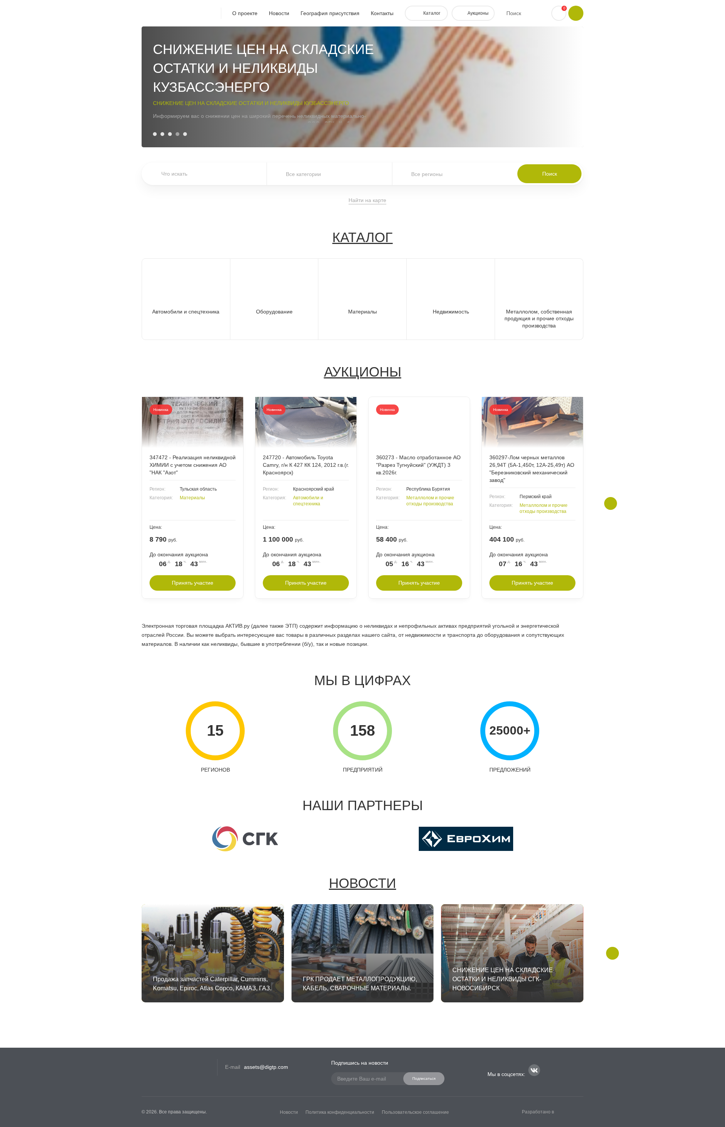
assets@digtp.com (266, 1067)
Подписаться (423, 1078)
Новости (279, 13)
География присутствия (330, 13)
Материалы (192, 497)
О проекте (245, 13)
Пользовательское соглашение (415, 1112)
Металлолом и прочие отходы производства (430, 500)
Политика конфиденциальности (339, 1112)
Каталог (362, 237)
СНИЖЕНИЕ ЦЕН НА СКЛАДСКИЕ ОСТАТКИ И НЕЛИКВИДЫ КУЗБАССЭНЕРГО (251, 103)
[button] (155, 134)
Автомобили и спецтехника (308, 500)
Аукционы (362, 372)
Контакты (382, 13)
